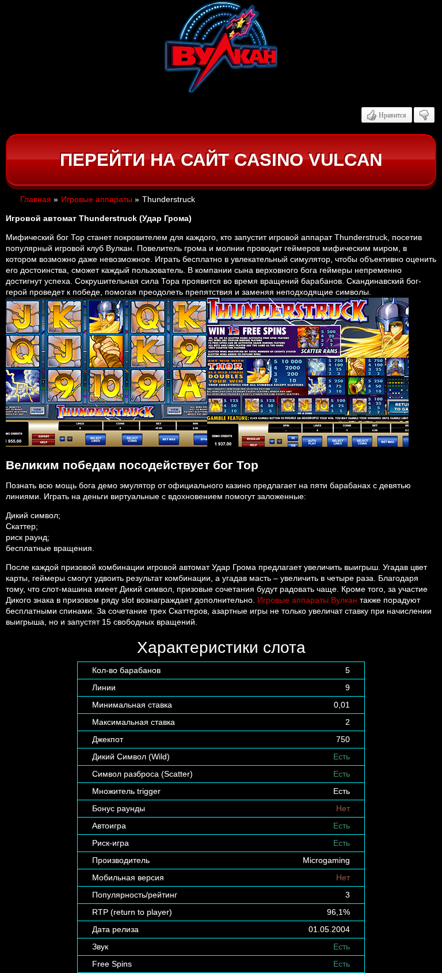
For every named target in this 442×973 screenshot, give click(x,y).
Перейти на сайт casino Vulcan (221, 160)
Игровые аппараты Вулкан (307, 600)
